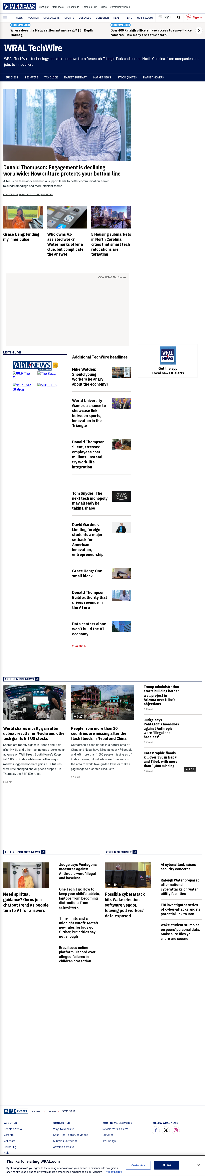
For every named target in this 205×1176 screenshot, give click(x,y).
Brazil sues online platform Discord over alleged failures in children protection (77, 954)
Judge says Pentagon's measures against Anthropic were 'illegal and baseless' (161, 728)
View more (79, 646)
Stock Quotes (127, 77)
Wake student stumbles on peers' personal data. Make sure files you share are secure (180, 932)
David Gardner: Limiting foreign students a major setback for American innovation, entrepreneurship (88, 539)
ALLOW (166, 1165)
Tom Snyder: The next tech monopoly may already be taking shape (90, 500)
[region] (102, 1165)
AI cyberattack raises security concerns (178, 866)
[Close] (198, 1165)
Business (12, 77)
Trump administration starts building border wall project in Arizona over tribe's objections (161, 695)
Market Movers (153, 77)
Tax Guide (51, 77)
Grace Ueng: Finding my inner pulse (21, 236)
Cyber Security (119, 852)
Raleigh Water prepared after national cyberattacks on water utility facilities (180, 887)
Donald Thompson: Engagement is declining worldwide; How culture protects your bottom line (62, 170)
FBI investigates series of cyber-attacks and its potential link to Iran (180, 909)
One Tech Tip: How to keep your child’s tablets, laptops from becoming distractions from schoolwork (79, 898)
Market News (102, 77)
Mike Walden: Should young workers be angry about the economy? (90, 376)
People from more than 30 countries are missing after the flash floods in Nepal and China (99, 733)
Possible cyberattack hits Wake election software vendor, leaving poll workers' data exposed (125, 905)
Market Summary (75, 77)
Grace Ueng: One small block (87, 573)
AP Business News (19, 679)
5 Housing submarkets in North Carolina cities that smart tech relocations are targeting (111, 244)
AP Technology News (22, 852)
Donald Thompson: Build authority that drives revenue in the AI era (89, 599)
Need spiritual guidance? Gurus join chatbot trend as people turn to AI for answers (26, 902)
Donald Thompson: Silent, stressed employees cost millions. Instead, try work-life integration (89, 454)
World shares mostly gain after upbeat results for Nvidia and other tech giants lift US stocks (34, 733)
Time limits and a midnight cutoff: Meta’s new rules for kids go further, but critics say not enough (78, 927)
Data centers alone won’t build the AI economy (89, 629)
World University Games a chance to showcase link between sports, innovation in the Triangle (89, 413)
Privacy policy (113, 1171)
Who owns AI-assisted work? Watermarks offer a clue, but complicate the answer (65, 244)
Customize (138, 1165)
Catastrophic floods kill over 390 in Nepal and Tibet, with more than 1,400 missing (160, 759)
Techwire (31, 77)
